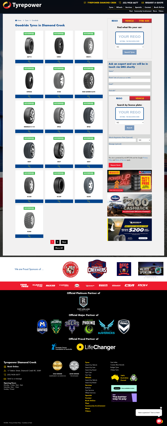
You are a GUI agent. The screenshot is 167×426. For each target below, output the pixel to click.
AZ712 (29, 57)
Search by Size (90, 367)
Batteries (88, 388)
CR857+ (88, 57)
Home (19, 20)
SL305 (89, 196)
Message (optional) (115, 144)
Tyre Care (88, 372)
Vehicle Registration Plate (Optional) (121, 137)
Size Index (113, 362)
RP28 (88, 127)
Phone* (119, 78)
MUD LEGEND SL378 (88, 92)
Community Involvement (142, 11)
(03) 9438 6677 (130, 2)
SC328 (29, 196)
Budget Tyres (114, 367)
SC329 (59, 196)
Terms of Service (121, 160)
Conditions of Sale (27, 423)
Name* (111, 71)
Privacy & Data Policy (15, 423)
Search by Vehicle (91, 365)
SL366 (29, 231)
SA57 (88, 162)
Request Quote (116, 165)
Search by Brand (90, 370)
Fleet (131, 11)
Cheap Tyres (114, 370)
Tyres (111, 7)
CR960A (29, 92)
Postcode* (112, 91)
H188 (59, 92)
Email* (111, 84)
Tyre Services (89, 390)
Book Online (159, 7)
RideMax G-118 (29, 127)
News (155, 11)
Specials (138, 7)
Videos (161, 11)
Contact (148, 7)
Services (128, 7)
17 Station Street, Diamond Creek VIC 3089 (24, 371)
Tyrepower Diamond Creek (101, 2)
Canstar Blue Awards (117, 365)
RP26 (59, 127)
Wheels (119, 7)
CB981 (59, 57)
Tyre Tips (88, 375)
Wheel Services (90, 393)
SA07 (29, 162)
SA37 (59, 162)
